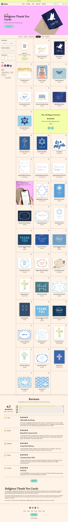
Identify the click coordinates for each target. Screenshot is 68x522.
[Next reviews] (52, 128)
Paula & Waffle (59, 343)
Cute (12, 72)
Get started (24, 58)
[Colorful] (11, 65)
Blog (44, 511)
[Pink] (2, 65)
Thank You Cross (24, 318)
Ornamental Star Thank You (59, 294)
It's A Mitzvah (59, 151)
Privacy (39, 511)
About (28, 511)
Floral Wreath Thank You (24, 104)
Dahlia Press (59, 153)
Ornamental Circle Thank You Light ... (59, 247)
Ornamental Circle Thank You (59, 318)
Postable (42, 58)
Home (24, 511)
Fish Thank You (42, 389)
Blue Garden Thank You (59, 199)
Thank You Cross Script (42, 294)
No (11, 58)
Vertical (11, 43)
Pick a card (9, 26)
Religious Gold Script (42, 56)
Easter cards (22, 500)
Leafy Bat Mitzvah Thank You (42, 199)
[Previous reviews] (49, 128)
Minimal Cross (59, 365)
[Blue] (8, 65)
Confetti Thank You (25, 80)
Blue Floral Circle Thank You (25, 223)
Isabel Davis (59, 272)
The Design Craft (59, 367)
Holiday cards (29, 500)
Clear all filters (8, 77)
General (20, 36)
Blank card (24, 53)
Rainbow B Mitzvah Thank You (24, 175)
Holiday (25, 36)
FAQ (32, 511)
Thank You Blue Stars (24, 341)
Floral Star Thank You (59, 223)
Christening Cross (24, 294)
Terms (35, 511)
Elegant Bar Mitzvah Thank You (59, 175)
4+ (13, 50)
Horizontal (4, 43)
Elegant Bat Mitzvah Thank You (41, 175)
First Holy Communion (59, 270)
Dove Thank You (59, 56)
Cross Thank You (24, 389)
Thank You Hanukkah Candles (42, 104)
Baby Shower (31, 36)
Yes (4, 58)
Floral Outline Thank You (24, 270)
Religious (38, 36)
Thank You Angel (41, 80)
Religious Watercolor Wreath (42, 270)
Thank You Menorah (59, 80)
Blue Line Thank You (42, 246)
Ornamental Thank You (42, 223)
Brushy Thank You (42, 341)
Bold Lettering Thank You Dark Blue (24, 247)
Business (47, 36)
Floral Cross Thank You (24, 151)
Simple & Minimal (5, 72)
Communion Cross (59, 341)
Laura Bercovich (25, 177)
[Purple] (5, 65)
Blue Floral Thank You (41, 365)
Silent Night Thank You (59, 104)
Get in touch (34, 514)
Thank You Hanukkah (42, 151)
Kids (43, 36)
